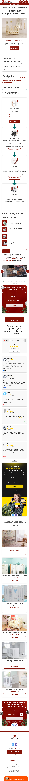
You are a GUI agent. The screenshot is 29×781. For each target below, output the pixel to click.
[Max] (16, 515)
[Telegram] (13, 515)
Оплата (22, 251)
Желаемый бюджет (15, 300)
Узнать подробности (24, 77)
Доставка (14, 251)
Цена (4, 251)
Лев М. (8, 392)
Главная (4, 7)
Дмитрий (9, 375)
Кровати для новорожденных (17, 7)
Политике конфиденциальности (15, 721)
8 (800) (14, 748)
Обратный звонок (14, 751)
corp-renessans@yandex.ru (14, 754)
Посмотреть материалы (14, 320)
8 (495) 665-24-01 (15, 114)
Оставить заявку (14, 121)
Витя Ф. (9, 443)
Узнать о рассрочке (14, 177)
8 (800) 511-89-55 (15, 111)
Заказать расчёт (14, 48)
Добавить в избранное (14, 764)
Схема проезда (14, 760)
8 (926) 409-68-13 (15, 116)
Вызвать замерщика (14, 149)
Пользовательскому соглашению (11, 309)
